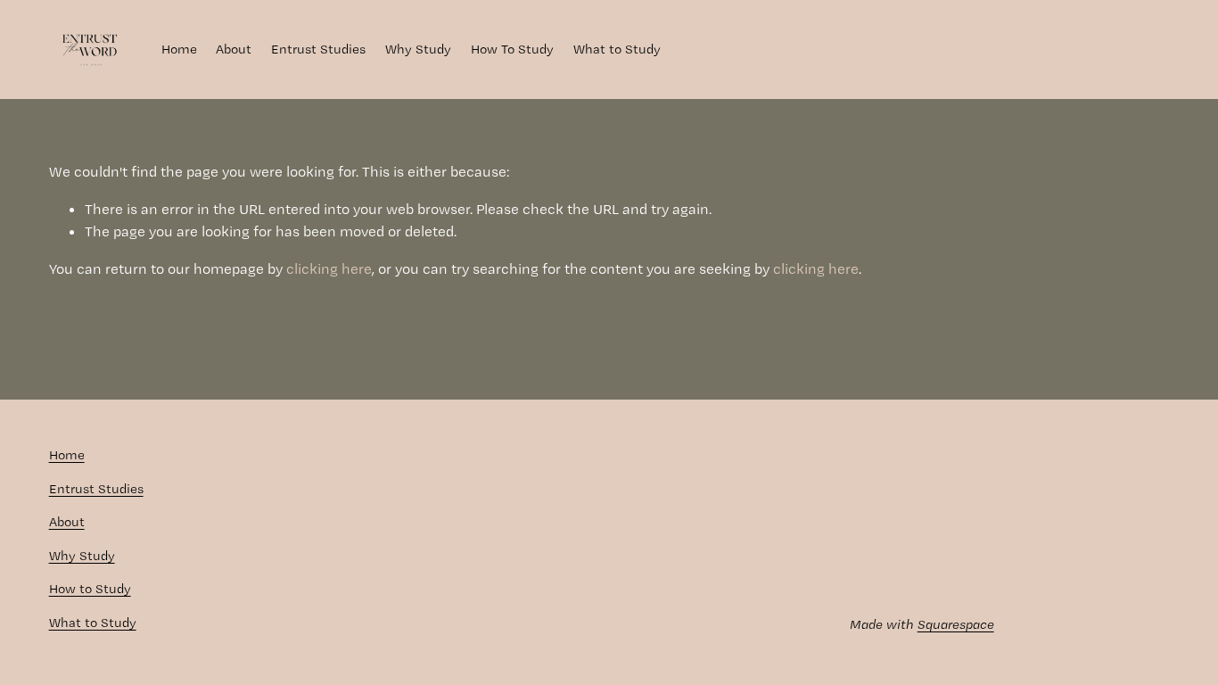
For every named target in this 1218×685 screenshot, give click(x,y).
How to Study (90, 589)
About (233, 49)
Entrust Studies (318, 49)
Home (179, 49)
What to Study (617, 49)
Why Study (418, 49)
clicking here (329, 268)
